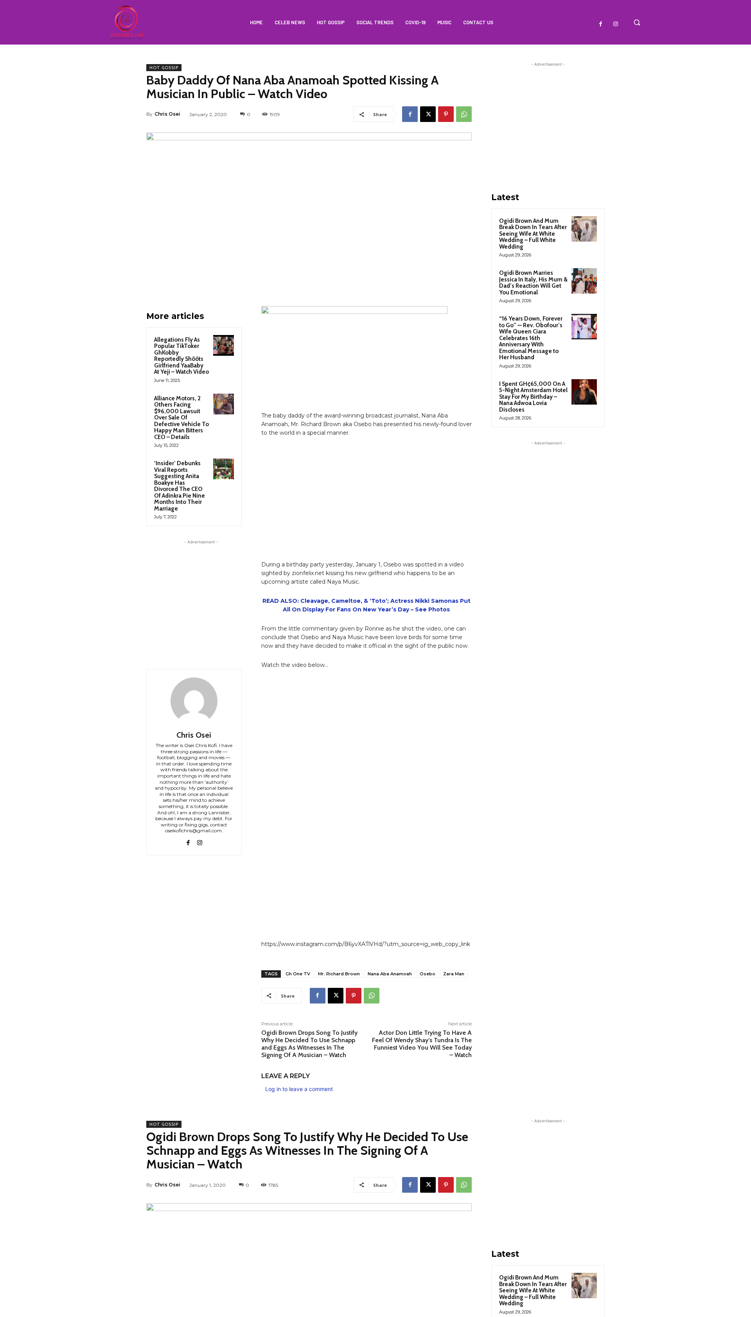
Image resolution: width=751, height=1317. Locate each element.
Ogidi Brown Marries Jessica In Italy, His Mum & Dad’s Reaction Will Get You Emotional (533, 282)
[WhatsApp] (464, 114)
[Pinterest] (446, 114)
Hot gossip (163, 67)
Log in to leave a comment (299, 1089)
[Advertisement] (201, 595)
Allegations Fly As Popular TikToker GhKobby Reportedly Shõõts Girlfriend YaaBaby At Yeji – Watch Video (181, 356)
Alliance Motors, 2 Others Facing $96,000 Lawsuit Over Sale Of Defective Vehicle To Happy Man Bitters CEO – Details (181, 418)
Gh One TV (298, 974)
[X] (428, 114)
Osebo (427, 974)
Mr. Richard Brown (339, 974)
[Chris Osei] (194, 700)
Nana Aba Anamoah (390, 974)
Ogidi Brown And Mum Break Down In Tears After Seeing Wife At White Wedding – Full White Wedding (533, 233)
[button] (637, 22)
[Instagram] (615, 24)
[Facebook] (600, 24)
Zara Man (453, 974)
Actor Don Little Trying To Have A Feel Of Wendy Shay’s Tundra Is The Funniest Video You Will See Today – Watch (422, 1044)
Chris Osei (167, 114)
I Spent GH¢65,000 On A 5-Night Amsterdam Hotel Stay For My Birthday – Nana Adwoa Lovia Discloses (533, 396)
